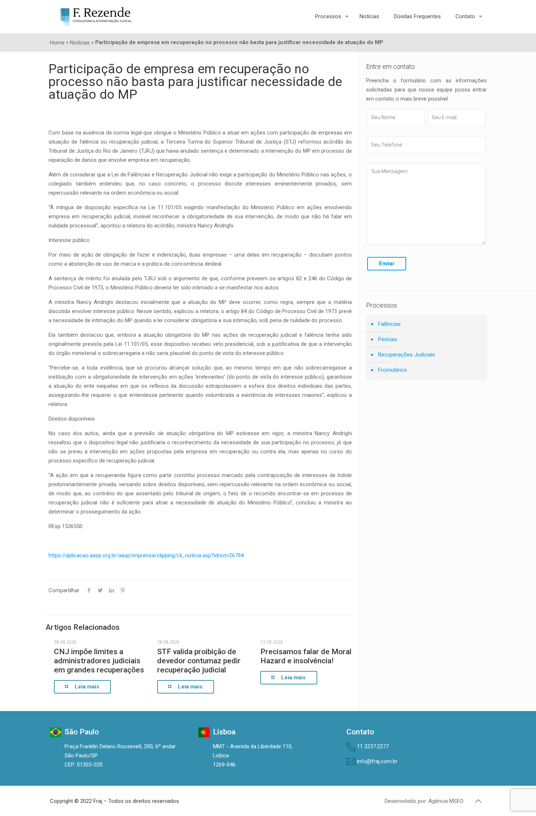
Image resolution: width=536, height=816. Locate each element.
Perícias (387, 339)
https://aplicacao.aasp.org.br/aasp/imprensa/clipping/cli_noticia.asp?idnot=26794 (146, 555)
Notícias (80, 42)
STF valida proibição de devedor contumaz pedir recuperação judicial (199, 660)
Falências (389, 324)
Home (57, 42)
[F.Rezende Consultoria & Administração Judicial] (95, 16)
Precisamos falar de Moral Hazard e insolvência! (305, 656)
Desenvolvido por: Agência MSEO (424, 801)
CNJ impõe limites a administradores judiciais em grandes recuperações (99, 660)
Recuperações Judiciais (406, 354)
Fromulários (392, 370)
